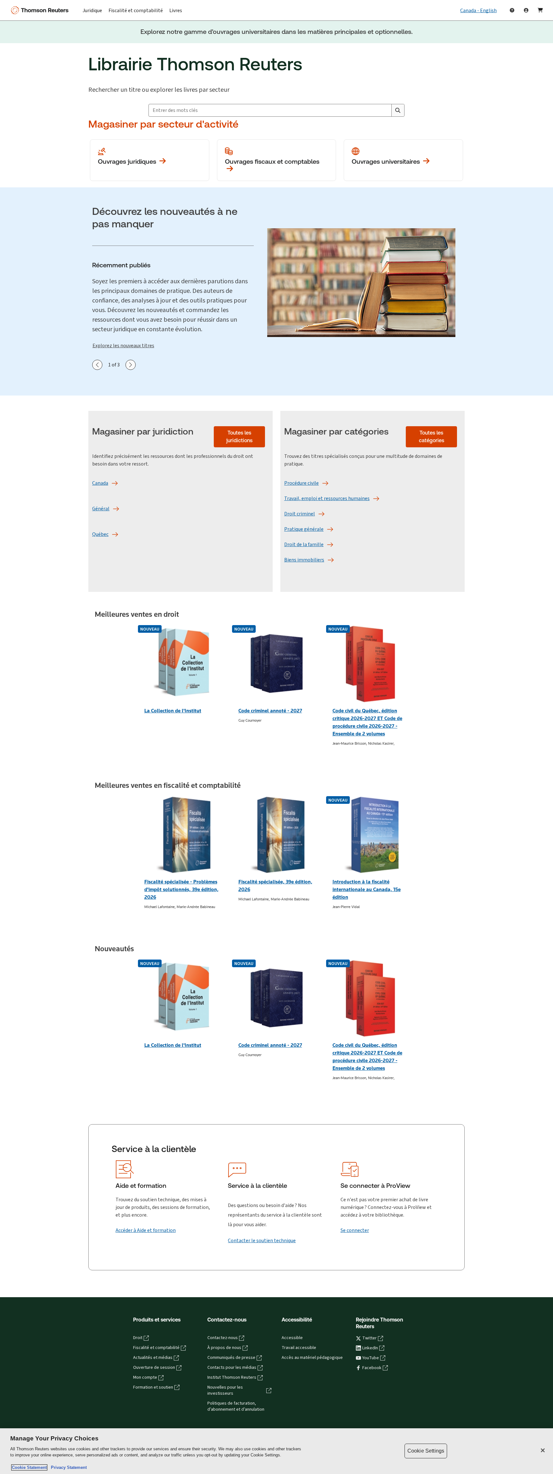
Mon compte (145, 1377)
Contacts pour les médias (231, 1367)
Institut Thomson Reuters (231, 1377)
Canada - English (478, 10)
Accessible (292, 1338)
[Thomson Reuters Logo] (41, 10)
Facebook (371, 1368)
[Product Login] (526, 10)
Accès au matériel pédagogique (312, 1357)
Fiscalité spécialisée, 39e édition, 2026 (275, 885)
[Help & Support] (512, 10)
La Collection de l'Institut (172, 711)
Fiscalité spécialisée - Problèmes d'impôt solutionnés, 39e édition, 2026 (181, 889)
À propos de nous (224, 1348)
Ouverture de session (154, 1367)
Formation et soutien (153, 1387)
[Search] (397, 110)
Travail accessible (299, 1348)
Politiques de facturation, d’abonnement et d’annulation (235, 1406)
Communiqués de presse (231, 1357)
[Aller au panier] (540, 10)
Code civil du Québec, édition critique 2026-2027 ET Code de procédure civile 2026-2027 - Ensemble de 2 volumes (367, 722)
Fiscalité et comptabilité (156, 1348)
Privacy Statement (67, 1467)
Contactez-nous (222, 1338)
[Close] (543, 1450)
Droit (137, 1338)
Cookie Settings (425, 1451)
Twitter (369, 1338)
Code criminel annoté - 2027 (270, 711)
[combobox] (270, 110)
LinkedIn (370, 1348)
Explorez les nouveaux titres (123, 345)
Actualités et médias (152, 1357)
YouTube (370, 1358)
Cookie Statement (29, 1467)
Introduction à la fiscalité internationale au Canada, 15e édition (367, 889)
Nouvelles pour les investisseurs (225, 1390)
